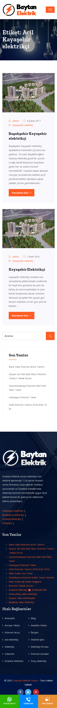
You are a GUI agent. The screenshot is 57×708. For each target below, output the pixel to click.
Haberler (10, 653)
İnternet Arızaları (40, 653)
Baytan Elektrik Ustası (26, 680)
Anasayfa (10, 618)
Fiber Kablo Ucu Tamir (21, 573)
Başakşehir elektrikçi (23, 125)
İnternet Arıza (12, 632)
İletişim (34, 632)
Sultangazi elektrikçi (12, 510)
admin (16, 120)
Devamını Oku (20, 192)
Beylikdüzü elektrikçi (13, 514)
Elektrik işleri (37, 639)
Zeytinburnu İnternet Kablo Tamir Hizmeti (31, 577)
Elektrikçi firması (39, 646)
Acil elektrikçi (11, 639)
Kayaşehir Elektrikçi (27, 269)
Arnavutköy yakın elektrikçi (23, 593)
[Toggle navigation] (50, 9)
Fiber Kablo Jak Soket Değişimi (25, 581)
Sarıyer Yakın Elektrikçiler (22, 598)
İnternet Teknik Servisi (21, 585)
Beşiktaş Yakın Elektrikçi (21, 602)
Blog (33, 618)
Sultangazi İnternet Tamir (22, 397)
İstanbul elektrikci (14, 661)
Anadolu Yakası (39, 625)
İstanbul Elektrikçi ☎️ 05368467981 (28, 589)
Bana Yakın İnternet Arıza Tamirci (26, 366)
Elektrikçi (7, 523)
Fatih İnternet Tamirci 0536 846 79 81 (29, 569)
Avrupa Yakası (12, 625)
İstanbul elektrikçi (11, 519)
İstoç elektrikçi (38, 661)
